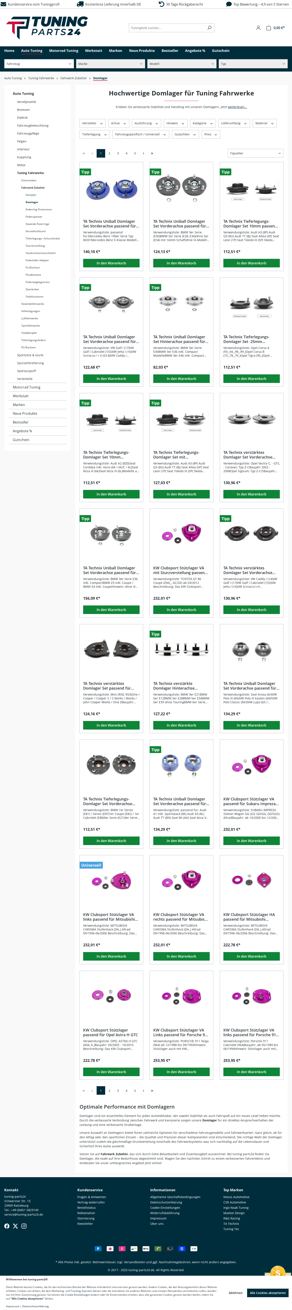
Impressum (158, 1218)
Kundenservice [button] (90, 1190)
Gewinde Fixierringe (37, 224)
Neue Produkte (25, 413)
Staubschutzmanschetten (41, 253)
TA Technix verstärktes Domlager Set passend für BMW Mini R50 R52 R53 (107, 685)
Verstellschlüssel (36, 231)
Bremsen (23, 110)
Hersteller (89, 123)
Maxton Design (234, 1213)
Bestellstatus (86, 1208)
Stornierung (85, 1218)
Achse (116, 123)
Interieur (23, 149)
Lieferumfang (231, 123)
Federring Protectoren (39, 209)
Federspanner (34, 216)
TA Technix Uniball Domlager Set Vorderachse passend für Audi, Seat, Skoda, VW (179, 801)
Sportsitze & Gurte (30, 355)
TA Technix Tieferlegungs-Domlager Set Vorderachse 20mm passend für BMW (107, 801)
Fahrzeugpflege (28, 133)
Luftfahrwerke (29, 318)
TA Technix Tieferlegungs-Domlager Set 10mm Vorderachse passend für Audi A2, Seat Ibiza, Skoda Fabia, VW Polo (111, 454)
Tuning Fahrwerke (30, 173)
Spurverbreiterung (30, 363)
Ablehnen (236, 1293)
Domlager (32, 202)
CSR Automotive (234, 1202)
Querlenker (32, 289)
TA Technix (231, 1224)
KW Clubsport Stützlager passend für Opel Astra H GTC (110, 1032)
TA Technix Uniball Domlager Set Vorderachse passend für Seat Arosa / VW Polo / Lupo (249, 685)
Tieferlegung (91, 134)
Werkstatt (21, 396)
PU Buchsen (28, 347)
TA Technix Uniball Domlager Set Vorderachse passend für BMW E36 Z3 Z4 (109, 570)
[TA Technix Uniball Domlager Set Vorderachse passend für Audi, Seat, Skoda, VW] (181, 764)
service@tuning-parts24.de (23, 1214)
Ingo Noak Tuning (236, 1208)
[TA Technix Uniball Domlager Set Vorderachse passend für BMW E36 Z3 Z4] (111, 533)
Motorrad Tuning (26, 387)
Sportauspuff (26, 371)
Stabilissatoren (34, 296)
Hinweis (173, 123)
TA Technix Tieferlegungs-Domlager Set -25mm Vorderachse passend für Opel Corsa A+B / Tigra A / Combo (251, 339)
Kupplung (24, 157)
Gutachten (182, 134)
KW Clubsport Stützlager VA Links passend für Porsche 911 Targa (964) (181, 1032)
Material (261, 123)
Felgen (22, 141)
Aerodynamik (26, 102)
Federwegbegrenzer (38, 282)
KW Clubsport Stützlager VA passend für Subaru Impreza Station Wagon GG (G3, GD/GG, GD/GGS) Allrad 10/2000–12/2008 (251, 801)
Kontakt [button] (11, 1190)
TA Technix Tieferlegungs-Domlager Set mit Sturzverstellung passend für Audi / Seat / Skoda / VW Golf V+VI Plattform (179, 454)
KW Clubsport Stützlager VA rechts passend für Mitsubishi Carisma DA (180, 917)
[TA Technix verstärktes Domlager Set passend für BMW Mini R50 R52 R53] (111, 649)
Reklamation (86, 1213)
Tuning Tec (231, 1229)
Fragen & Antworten (91, 1197)
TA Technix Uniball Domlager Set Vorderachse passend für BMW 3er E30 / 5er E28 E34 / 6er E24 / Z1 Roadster (179, 223)
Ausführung (144, 123)
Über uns (157, 1224)
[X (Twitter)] (15, 1226)
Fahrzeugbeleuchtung (33, 125)
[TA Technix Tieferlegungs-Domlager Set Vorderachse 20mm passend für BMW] (111, 764)
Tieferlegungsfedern (33, 340)
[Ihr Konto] (258, 27)
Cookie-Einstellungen (77, 1295)
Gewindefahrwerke (32, 304)
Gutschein (21, 439)
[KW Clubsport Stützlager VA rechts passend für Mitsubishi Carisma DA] (181, 880)
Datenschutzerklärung (166, 1202)
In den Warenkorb (111, 263)
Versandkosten (134, 1262)
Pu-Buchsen (33, 267)
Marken (19, 404)
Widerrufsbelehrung (165, 1213)
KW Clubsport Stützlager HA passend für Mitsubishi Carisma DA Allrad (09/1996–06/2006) (249, 917)
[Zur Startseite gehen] (47, 28)
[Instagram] (24, 1226)
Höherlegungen (30, 311)
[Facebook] (6, 1226)
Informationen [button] (162, 1190)
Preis (208, 134)
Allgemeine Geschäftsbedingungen (175, 1197)
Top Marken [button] (233, 1190)
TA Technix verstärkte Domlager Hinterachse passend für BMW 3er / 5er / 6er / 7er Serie (179, 685)
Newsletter (85, 1224)
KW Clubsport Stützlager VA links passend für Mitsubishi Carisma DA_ (109, 917)
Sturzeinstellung (35, 246)
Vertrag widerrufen (91, 1202)
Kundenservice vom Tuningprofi (32, 4)
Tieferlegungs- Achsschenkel (43, 238)
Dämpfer (31, 195)
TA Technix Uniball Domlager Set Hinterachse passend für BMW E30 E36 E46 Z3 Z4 (179, 339)
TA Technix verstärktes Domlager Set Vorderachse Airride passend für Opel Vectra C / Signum (247, 454)
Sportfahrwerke (30, 325)
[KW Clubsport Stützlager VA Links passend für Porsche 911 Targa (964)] (181, 995)
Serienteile (24, 379)
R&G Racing (231, 1218)
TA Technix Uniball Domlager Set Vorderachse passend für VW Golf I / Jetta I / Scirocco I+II (109, 339)
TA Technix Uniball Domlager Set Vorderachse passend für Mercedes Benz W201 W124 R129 (109, 223)
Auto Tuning (23, 93)
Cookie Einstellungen (165, 1208)
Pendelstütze (33, 275)
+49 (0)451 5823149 (24, 1210)
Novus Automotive (236, 1197)
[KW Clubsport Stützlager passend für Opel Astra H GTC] (111, 995)
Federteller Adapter (37, 260)
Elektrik (22, 118)
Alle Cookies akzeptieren (268, 1293)
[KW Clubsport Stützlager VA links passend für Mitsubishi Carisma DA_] (111, 880)
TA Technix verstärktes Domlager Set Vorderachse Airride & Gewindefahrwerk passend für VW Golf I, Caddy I (251, 570)
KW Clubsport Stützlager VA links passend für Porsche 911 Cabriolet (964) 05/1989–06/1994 (250, 1032)
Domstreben (28, 180)
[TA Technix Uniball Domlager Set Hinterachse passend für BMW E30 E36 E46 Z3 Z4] (181, 302)
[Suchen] (209, 27)
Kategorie (200, 123)
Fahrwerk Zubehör (33, 187)
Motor (21, 165)
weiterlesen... (237, 107)
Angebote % (22, 431)
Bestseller (21, 422)
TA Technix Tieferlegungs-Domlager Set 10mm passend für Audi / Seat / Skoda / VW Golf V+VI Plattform (250, 223)
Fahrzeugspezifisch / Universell (138, 134)
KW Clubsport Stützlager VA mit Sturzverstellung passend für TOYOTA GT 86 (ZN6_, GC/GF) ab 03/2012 (180, 570)
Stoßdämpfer (29, 333)
